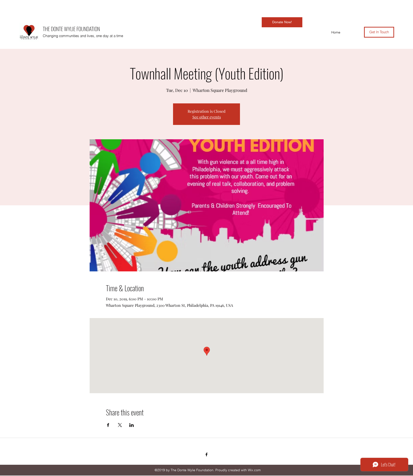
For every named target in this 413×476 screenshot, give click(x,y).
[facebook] (206, 454)
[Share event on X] (120, 425)
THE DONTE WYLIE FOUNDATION (71, 29)
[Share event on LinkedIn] (131, 425)
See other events (206, 116)
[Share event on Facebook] (108, 425)
